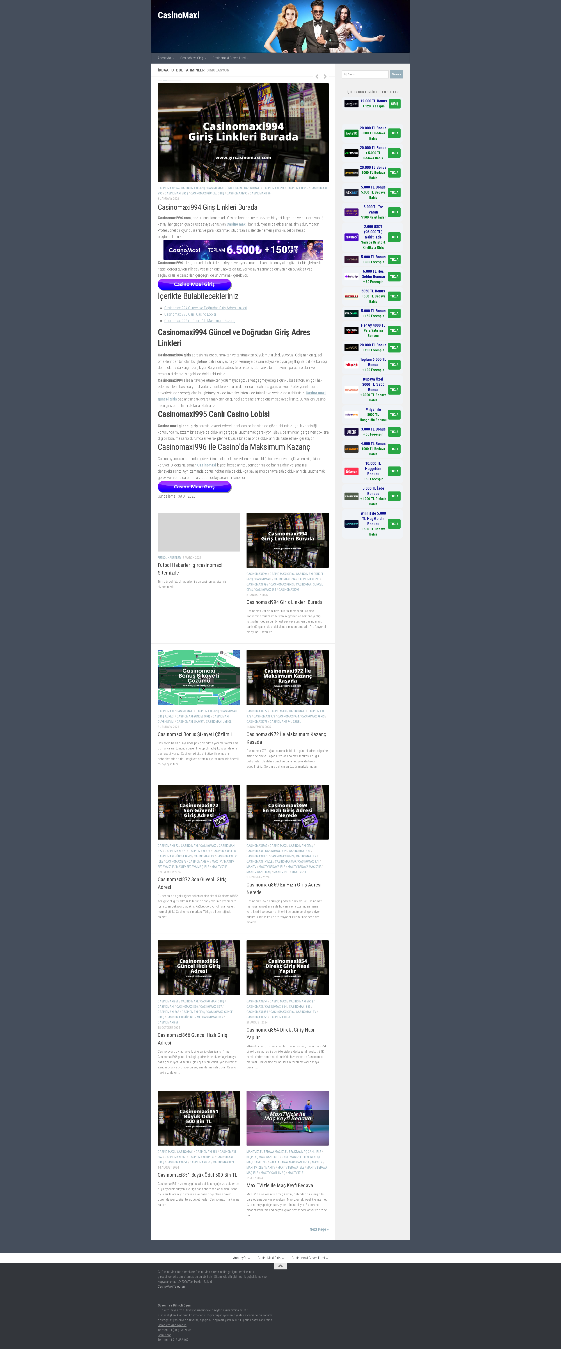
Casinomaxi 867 (211, 1029)
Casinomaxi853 (223, 1184)
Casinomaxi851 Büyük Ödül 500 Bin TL (197, 1197)
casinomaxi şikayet (173, 193)
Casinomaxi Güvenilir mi (229, 58)
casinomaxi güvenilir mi (310, 188)
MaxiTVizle (219, 889)
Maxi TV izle (255, 1190)
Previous (317, 76)
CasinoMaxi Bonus (201, 1179)
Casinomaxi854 (257, 1023)
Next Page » (319, 1251)
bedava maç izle (275, 1174)
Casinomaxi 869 (276, 873)
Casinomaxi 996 (257, 606)
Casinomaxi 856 (257, 1034)
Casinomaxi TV (204, 878)
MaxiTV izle (281, 894)
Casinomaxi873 (175, 884)
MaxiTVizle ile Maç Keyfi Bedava (280, 1208)
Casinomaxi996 (289, 612)
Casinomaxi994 (257, 596)
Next (325, 76)
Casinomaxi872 (168, 868)
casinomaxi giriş (207, 188)
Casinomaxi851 (177, 1184)
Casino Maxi (184, 188)
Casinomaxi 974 (288, 738)
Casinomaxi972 (257, 733)
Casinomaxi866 (168, 1023)
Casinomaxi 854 (276, 1029)
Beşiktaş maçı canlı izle (263, 1179)
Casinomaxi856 (280, 1039)
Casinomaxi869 (257, 868)
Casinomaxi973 (257, 744)
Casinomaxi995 (265, 612)
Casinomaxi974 (280, 744)
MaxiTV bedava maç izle (192, 889)
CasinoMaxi (178, 15)
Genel (297, 744)
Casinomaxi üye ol (201, 193)
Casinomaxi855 (257, 1039)
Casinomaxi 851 (206, 1174)
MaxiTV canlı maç (259, 894)
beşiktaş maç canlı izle (305, 1174)
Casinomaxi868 (168, 1044)
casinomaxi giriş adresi (238, 188)
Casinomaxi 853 (175, 1179)
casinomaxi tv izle (260, 884)
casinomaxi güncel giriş (274, 188)
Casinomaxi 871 (257, 878)
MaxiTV (217, 884)
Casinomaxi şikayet (244, 236)
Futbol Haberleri (169, 580)
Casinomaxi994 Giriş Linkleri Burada (285, 624)
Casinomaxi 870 (300, 873)
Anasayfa (164, 58)
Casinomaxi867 (212, 1039)
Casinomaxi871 (308, 884)
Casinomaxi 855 (300, 1029)
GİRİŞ (394, 104)
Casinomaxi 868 (168, 1034)
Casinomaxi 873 (175, 873)
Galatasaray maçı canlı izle (290, 1184)
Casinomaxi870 (285, 884)
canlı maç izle (292, 1179)
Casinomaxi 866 (187, 1029)
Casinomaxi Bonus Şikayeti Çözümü (208, 207)
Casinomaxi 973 (264, 738)
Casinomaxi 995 (308, 601)
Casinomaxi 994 (284, 601)
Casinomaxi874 (199, 884)
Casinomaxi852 (200, 1184)
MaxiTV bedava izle (272, 889)
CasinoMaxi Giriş (191, 58)
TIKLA (394, 133)
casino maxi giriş (282, 596)
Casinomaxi (274, 421)
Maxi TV (317, 1184)
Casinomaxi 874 (199, 873)
